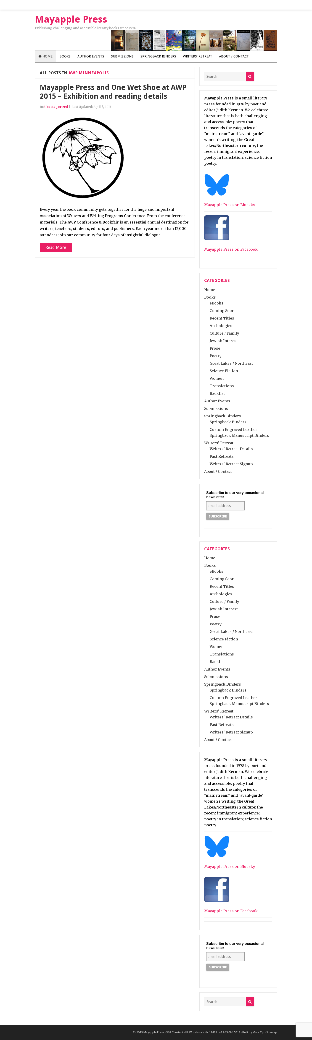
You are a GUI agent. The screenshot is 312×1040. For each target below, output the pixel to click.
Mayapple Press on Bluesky (229, 205)
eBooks (216, 303)
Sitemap (271, 1032)
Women (217, 378)
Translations (222, 386)
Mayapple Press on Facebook (231, 249)
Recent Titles (222, 318)
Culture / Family (224, 333)
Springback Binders (158, 56)
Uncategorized (56, 107)
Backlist (217, 393)
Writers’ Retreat (197, 56)
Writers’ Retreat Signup (231, 464)
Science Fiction (224, 371)
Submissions (122, 56)
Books (65, 56)
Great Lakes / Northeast (231, 363)
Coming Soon (222, 310)
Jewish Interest (224, 340)
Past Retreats (222, 456)
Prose (215, 348)
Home (47, 56)
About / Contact (234, 56)
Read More (55, 247)
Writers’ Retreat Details (231, 449)
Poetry (216, 356)
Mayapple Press (153, 1032)
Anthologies (221, 325)
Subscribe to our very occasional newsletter (235, 495)
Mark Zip (258, 1032)
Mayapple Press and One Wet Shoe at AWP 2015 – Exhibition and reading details (113, 91)
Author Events (90, 56)
